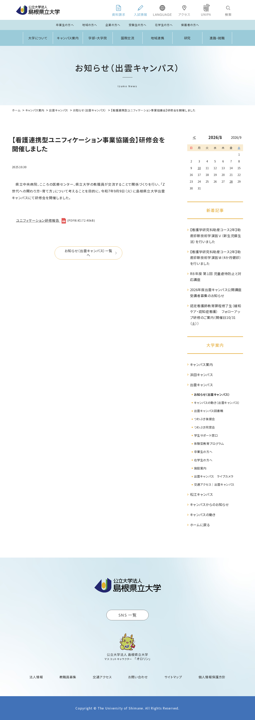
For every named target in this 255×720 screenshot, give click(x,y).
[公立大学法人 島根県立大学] (38, 10)
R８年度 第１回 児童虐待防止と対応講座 (216, 276)
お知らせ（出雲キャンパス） (212, 394)
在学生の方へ (164, 25)
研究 (187, 38)
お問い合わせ (138, 677)
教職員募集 (68, 677)
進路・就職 (217, 38)
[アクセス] (184, 10)
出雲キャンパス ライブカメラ (213, 476)
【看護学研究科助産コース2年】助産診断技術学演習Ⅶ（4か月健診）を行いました (215, 257)
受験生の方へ (138, 25)
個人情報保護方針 (212, 677)
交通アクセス (102, 677)
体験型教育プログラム (209, 443)
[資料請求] (118, 10)
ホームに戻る (200, 524)
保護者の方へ (190, 25)
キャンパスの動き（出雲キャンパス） (217, 403)
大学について (38, 38)
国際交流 (127, 38)
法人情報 (36, 677)
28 (231, 181)
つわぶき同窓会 (204, 427)
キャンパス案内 (68, 38)
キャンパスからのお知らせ (209, 504)
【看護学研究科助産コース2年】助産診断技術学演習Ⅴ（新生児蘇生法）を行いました (215, 235)
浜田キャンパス (201, 374)
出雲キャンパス (201, 384)
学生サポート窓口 (206, 435)
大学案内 (215, 345)
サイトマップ (173, 677)
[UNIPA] (206, 10)
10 (199, 168)
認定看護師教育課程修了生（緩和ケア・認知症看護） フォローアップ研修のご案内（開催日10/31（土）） (215, 314)
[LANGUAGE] (162, 10)
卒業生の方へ (65, 25)
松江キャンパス (201, 494)
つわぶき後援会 (204, 419)
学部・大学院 (97, 38)
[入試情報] (140, 10)
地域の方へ (89, 25)
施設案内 (200, 468)
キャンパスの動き (203, 514)
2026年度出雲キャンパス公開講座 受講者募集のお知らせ (216, 292)
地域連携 (157, 38)
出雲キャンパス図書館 (208, 411)
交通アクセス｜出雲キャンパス (214, 484)
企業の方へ (112, 25)
